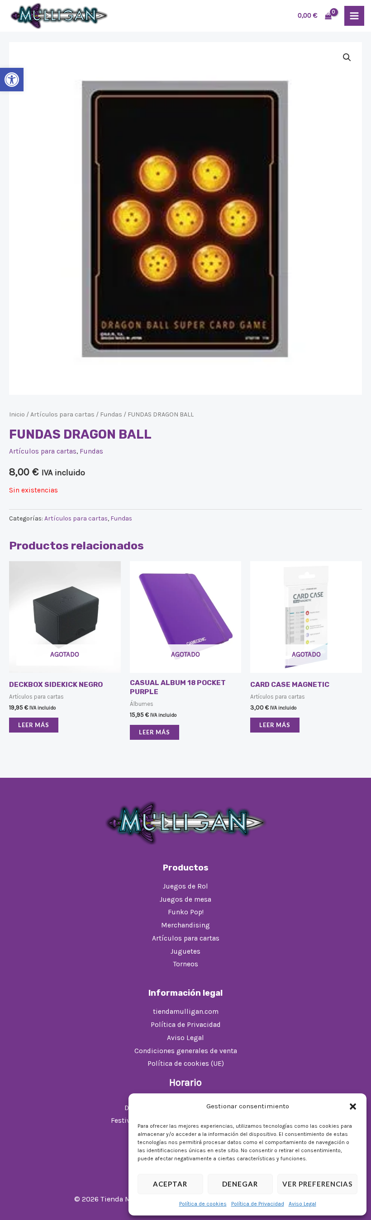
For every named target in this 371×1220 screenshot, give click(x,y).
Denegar (240, 1184)
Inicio (17, 414)
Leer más (33, 724)
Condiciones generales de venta (185, 1051)
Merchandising (185, 925)
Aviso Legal (302, 1204)
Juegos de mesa (185, 899)
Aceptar (170, 1184)
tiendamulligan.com (186, 1011)
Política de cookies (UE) (185, 1063)
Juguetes (185, 951)
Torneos (185, 964)
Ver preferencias (317, 1184)
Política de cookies (203, 1204)
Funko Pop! (186, 912)
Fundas (111, 414)
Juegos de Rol (185, 886)
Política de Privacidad (257, 1204)
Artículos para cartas (62, 414)
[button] (12, 79)
